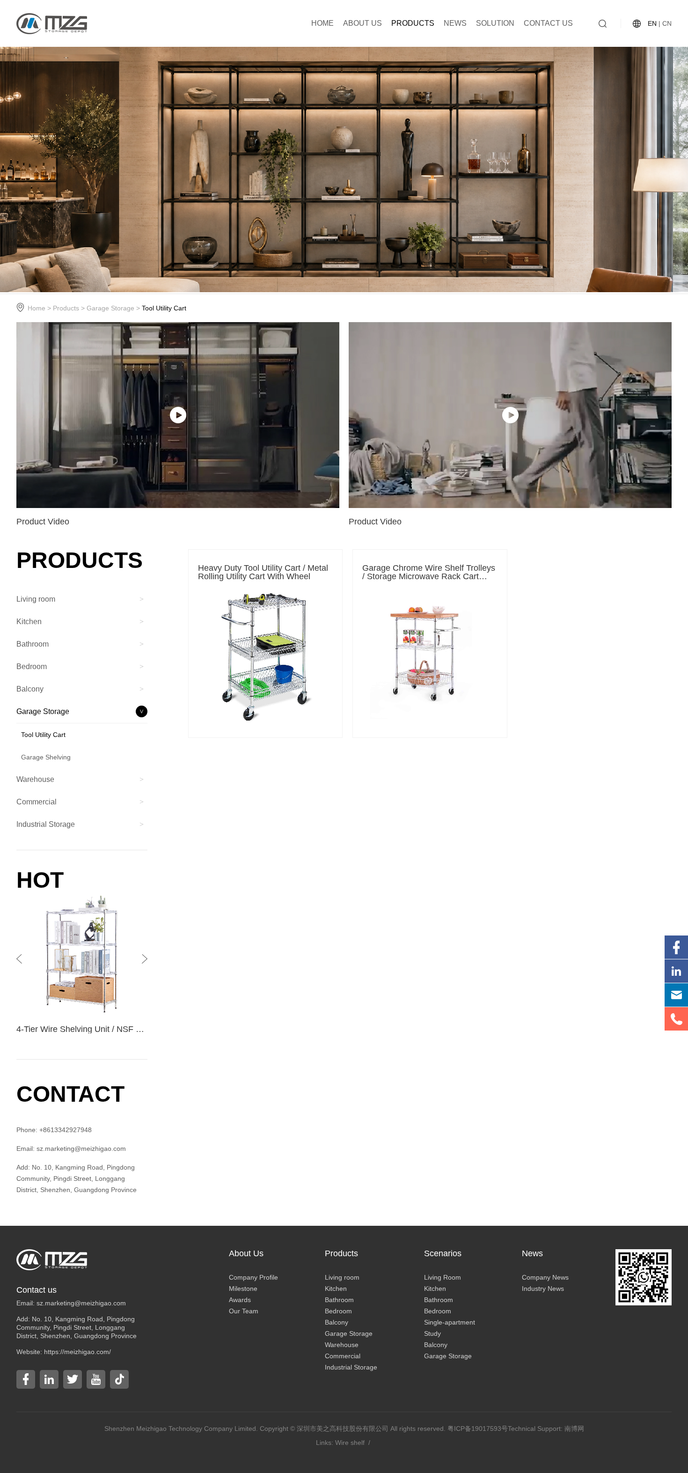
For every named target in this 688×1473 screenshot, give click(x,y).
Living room (342, 1277)
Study (432, 1333)
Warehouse (342, 1344)
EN (652, 23)
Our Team (243, 1311)
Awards (240, 1300)
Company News (545, 1277)
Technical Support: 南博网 (546, 1428)
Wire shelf (350, 1442)
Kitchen (336, 1288)
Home (322, 23)
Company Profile (253, 1277)
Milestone (243, 1288)
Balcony (336, 1322)
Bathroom (339, 1300)
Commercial (342, 1356)
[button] (144, 959)
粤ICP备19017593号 (477, 1428)
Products (412, 23)
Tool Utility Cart (164, 308)
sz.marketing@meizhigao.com (81, 1303)
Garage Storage (110, 308)
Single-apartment (449, 1322)
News (455, 23)
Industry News (543, 1288)
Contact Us (548, 23)
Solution (495, 23)
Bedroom (338, 1311)
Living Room (442, 1277)
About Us (362, 23)
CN (667, 23)
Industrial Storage (351, 1367)
